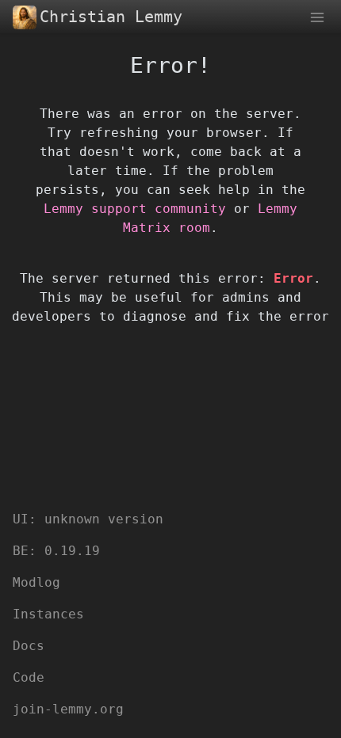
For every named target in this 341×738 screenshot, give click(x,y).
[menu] (317, 17)
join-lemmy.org (68, 709)
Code (28, 677)
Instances (48, 614)
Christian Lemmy (111, 16)
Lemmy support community (135, 208)
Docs (28, 645)
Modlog (36, 582)
